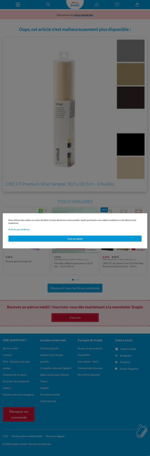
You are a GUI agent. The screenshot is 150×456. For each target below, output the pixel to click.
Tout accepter (75, 238)
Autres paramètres (19, 229)
